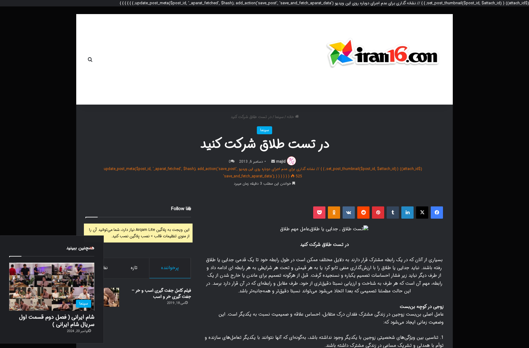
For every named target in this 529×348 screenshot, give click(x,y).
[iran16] (382, 56)
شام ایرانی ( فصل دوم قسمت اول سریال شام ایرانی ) (56, 320)
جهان (214, 59)
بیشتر (104, 59)
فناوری (169, 59)
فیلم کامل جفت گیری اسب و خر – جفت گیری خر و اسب (161, 293)
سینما (279, 117)
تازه (134, 268)
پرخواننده (170, 268)
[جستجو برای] (90, 59)
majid (281, 162)
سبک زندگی (133, 59)
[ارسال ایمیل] (273, 162)
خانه (235, 59)
